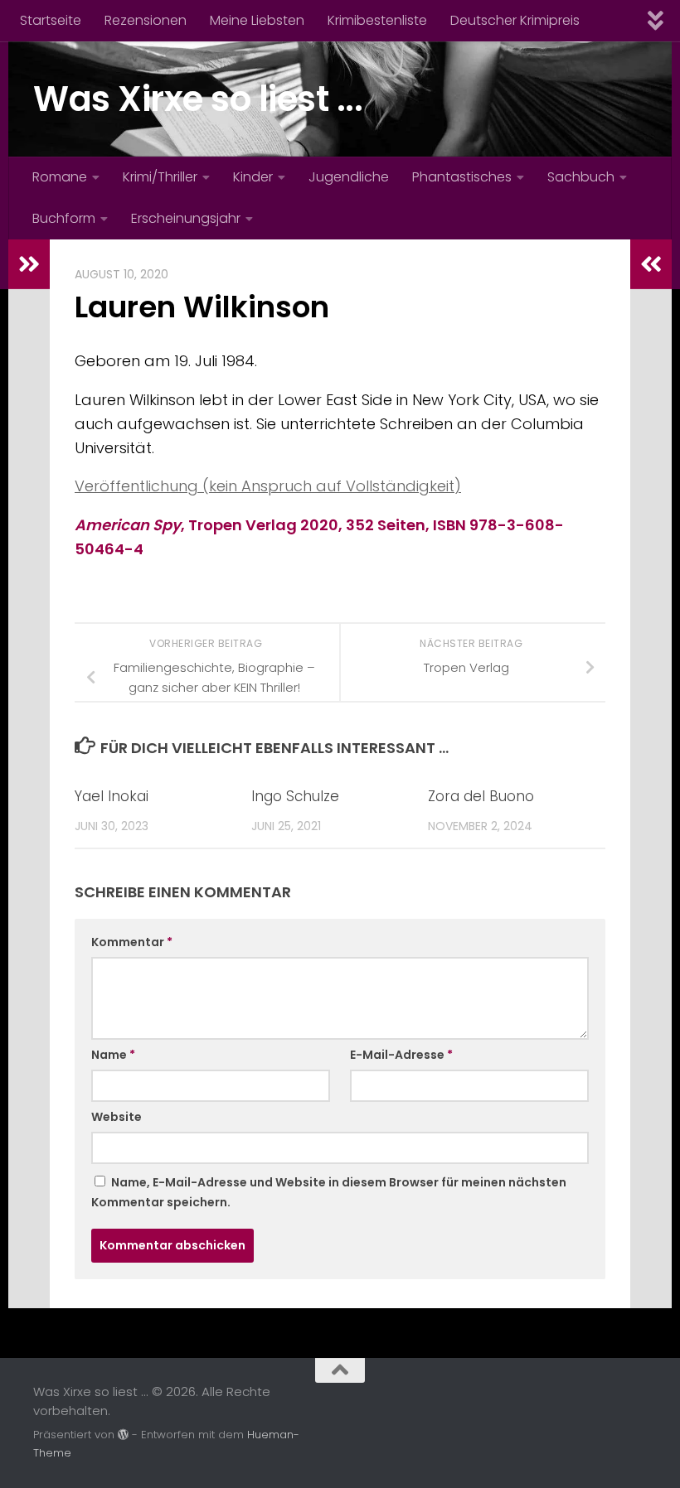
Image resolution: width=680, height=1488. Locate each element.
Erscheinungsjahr (185, 218)
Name (113, 1054)
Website (116, 1117)
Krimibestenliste (377, 20)
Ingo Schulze (295, 796)
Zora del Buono (481, 796)
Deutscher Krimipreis (515, 20)
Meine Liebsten (257, 20)
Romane (59, 176)
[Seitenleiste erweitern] (29, 264)
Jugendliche (348, 176)
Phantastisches (462, 176)
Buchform (63, 218)
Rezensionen (145, 20)
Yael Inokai (111, 796)
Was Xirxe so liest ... (197, 99)
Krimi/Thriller (160, 176)
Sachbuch (580, 176)
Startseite (50, 20)
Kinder (253, 176)
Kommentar (131, 942)
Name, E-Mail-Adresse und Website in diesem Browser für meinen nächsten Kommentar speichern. (328, 1192)
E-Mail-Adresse (401, 1054)
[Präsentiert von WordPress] (123, 1434)
